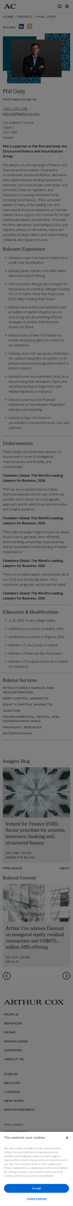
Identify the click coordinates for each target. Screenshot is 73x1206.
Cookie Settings (37, 1198)
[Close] (67, 1137)
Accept (36, 1188)
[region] (36, 1169)
